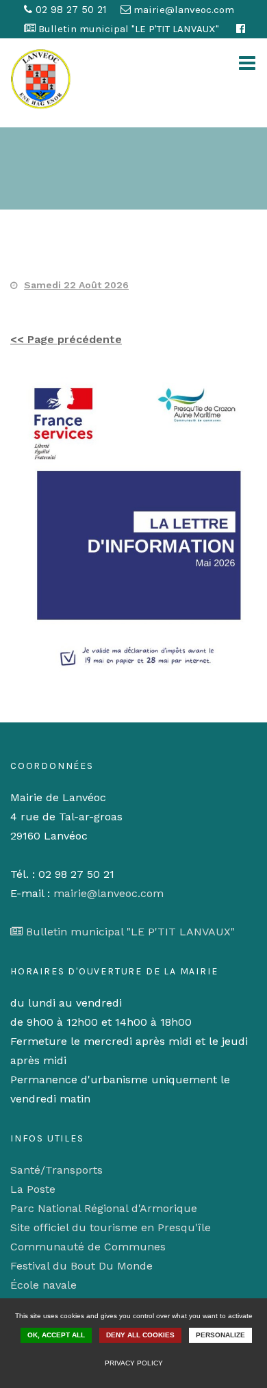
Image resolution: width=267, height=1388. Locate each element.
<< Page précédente (66, 339)
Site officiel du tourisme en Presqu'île (110, 1227)
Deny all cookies (140, 1335)
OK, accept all (56, 1335)
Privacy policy (134, 1363)
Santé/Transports (56, 1169)
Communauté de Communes (88, 1246)
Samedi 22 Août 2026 (76, 284)
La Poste (32, 1189)
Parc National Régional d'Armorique (103, 1208)
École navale (43, 1284)
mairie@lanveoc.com (108, 893)
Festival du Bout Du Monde (81, 1265)
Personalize (220, 1335)
